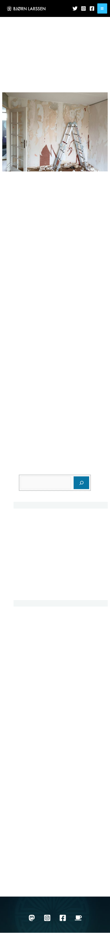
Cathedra (28, 574)
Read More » (15, 437)
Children (27, 646)
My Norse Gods (34, 755)
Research (29, 784)
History (26, 686)
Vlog (23, 853)
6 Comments (83, 76)
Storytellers (30, 794)
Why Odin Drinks (36, 873)
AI (21, 617)
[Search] (81, 482)
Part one (55, 84)
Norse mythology (36, 764)
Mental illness (33, 735)
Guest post (30, 676)
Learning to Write (36, 725)
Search (26, 470)
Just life (50, 76)
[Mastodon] (31, 917)
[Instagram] (83, 8)
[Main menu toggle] (102, 8)
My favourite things (38, 745)
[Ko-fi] (78, 917)
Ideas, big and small (39, 590)
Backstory (35, 76)
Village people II (29, 67)
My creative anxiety (38, 518)
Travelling (29, 814)
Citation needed (35, 656)
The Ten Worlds (35, 804)
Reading (27, 774)
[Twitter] (75, 8)
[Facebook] (91, 8)
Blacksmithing (33, 636)
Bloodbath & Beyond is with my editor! (57, 534)
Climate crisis (32, 666)
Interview (28, 696)
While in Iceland (35, 863)
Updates (64, 76)
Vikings (26, 843)
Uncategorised (34, 823)
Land (24, 715)
